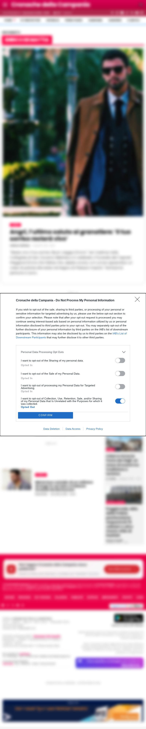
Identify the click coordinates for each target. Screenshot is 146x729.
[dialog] (73, 364)
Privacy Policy (94, 428)
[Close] (138, 300)
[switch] (120, 360)
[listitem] (73, 352)
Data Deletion (51, 428)
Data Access (73, 428)
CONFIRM (46, 415)
